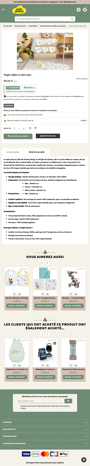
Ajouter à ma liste (48, 136)
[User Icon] (79, 10)
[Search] (72, 19)
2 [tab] (45, 69)
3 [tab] (47, 69)
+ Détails (83, 121)
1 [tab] (42, 69)
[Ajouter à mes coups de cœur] (30, 128)
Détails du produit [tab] (37, 152)
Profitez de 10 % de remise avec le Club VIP (20, 91)
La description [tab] (13, 152)
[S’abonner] (68, 401)
